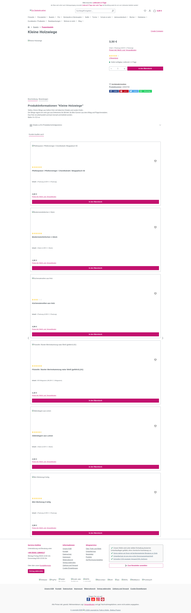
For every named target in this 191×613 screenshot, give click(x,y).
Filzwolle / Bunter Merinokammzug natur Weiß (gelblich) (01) (57, 370)
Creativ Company (157, 31)
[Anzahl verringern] (111, 69)
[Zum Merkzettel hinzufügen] (155, 161)
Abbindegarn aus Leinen (42, 436)
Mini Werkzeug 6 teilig (41, 502)
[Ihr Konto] (149, 11)
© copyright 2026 (76, 610)
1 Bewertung (113, 58)
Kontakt (65, 551)
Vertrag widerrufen (36, 571)
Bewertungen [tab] (43, 99)
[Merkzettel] (145, 11)
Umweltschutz (91, 551)
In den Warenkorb (145, 68)
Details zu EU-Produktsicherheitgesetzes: (47, 125)
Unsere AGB (67, 549)
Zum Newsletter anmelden (137, 565)
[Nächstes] (162, 338)
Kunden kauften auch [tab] (36, 134)
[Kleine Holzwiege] (66, 61)
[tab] (33, 99)
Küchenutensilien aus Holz (43, 303)
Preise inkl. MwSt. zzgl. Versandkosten (122, 50)
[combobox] (93, 11)
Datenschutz (67, 554)
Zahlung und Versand (70, 565)
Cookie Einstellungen (70, 568)
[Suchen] (112, 11)
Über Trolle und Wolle (93, 549)
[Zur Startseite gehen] (38, 10)
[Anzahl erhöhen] (124, 69)
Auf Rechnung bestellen (94, 560)
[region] (95, 4)
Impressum (66, 557)
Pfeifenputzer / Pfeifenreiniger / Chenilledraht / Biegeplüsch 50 (58, 171)
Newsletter (89, 554)
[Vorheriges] (28, 338)
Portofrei (89, 557)
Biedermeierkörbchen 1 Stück (44, 237)
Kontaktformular (45, 565)
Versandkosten (89, 604)
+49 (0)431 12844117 (36, 553)
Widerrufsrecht (68, 560)
